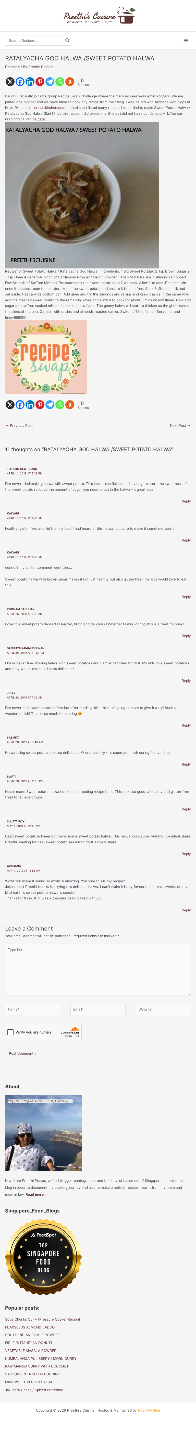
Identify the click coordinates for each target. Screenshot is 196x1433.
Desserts (12, 67)
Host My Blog (149, 1410)
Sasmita (13, 737)
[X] (10, 81)
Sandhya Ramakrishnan (25, 648)
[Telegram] (49, 81)
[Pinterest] (39, 81)
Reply (186, 501)
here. (41, 119)
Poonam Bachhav (20, 609)
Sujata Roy (15, 821)
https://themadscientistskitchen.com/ (36, 108)
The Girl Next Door (22, 469)
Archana (14, 866)
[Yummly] (69, 81)
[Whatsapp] (59, 81)
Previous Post (19, 425)
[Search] (67, 40)
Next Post (180, 425)
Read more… (36, 1194)
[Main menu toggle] (186, 40)
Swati (11, 776)
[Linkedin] (30, 81)
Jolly (11, 693)
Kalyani (13, 513)
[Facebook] (20, 81)
